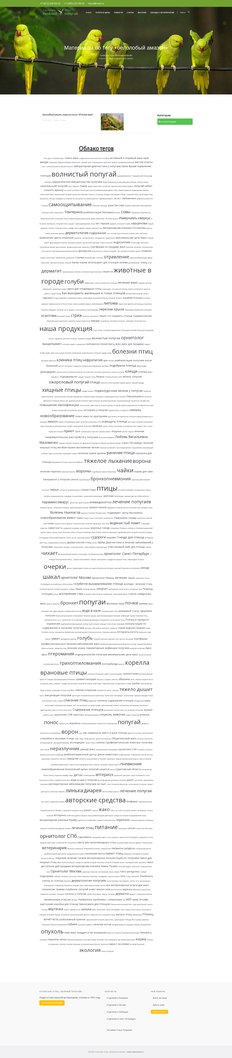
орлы (101, 542)
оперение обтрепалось (141, 212)
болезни (96, 205)
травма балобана (144, 644)
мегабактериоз (66, 447)
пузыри (149, 532)
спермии (68, 496)
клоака (55, 594)
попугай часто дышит (66, 310)
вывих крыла (125, 383)
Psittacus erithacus (127, 528)
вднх (104, 837)
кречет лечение (126, 639)
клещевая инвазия (126, 162)
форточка (86, 321)
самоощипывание (70, 204)
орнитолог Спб (127, 749)
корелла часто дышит (63, 523)
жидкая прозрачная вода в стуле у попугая (133, 759)
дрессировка (45, 710)
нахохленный (107, 705)
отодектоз (124, 410)
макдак (95, 320)
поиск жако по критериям (91, 416)
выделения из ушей (75, 854)
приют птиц (114, 853)
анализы (77, 238)
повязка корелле (109, 632)
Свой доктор (89, 739)
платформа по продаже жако (108, 246)
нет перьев (102, 223)
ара (105, 360)
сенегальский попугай (53, 186)
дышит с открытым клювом (141, 894)
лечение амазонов (102, 372)
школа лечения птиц (131, 507)
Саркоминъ (85, 837)
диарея (93, 790)
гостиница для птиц (110, 611)
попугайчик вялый (47, 247)
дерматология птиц (79, 542)
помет (66, 909)
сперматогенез (50, 620)
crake (76, 739)
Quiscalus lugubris (85, 925)
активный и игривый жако (126, 158)
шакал (51, 576)
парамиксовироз (106, 198)
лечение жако (128, 282)
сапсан (131, 828)
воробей (70, 690)
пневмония (131, 763)
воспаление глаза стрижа (108, 872)
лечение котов (102, 924)
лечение (121, 578)
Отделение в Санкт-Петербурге (121, 1019)
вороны (83, 470)
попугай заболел (100, 639)
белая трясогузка (128, 940)
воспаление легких (87, 447)
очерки (55, 566)
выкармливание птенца (105, 584)
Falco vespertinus (57, 212)
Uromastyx (118, 426)
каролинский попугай (95, 920)
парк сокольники (55, 453)
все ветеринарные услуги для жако (127, 885)
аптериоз (104, 774)
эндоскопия (121, 242)
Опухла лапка (142, 182)
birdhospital (45, 353)
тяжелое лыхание (108, 460)
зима (135, 899)
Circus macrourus (65, 710)
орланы (101, 453)
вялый (116, 705)
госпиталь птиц (61, 219)
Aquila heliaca (113, 410)
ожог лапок (44, 749)
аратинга (143, 862)
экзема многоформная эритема (95, 366)
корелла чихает (75, 321)
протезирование (124, 448)
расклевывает (134, 263)
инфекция (92, 701)
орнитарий (87, 298)
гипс (123, 876)
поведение (136, 755)
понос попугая (107, 951)
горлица (115, 690)
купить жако (48, 715)
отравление (116, 257)
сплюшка (43, 940)
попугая (68, 263)
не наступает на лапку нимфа (89, 705)
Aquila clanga (56, 293)
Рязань (100, 376)
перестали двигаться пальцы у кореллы (135, 304)
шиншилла (143, 837)
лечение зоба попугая (93, 594)
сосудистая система (69, 683)
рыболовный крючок (72, 919)
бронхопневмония (111, 479)
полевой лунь (58, 158)
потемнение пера (95, 554)
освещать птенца (114, 421)
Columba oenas (48, 632)
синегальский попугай (79, 507)
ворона (142, 460)
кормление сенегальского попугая (86, 353)
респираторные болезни (64, 679)
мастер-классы (144, 162)
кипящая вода (114, 940)
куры (147, 700)
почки (131, 603)
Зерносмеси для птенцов (94, 904)
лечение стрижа (107, 765)
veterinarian (58, 547)
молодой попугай (129, 330)
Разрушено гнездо (125, 517)
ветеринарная (46, 743)
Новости (118, 12)
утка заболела (141, 233)
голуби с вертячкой (75, 426)
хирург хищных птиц (86, 377)
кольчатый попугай (63, 353)
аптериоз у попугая (96, 410)
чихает (49, 553)
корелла (137, 662)
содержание (97, 233)
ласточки (54, 792)
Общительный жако (124, 738)
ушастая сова (116, 205)
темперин (130, 321)
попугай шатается (47, 810)
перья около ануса (133, 909)
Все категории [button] (167, 121)
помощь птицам (103, 194)
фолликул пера (115, 603)
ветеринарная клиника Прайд (58, 820)
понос (51, 722)
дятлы (78, 775)
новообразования (53, 518)
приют (69, 431)
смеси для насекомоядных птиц (96, 842)
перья (54, 489)
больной (87, 426)
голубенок (71, 889)
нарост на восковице (113, 674)
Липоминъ (108, 212)
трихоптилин (131, 673)
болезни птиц (132, 351)
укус (80, 733)
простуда (131, 422)
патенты (82, 759)
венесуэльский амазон (80, 915)
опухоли (75, 443)
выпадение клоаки (63, 828)
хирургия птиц (60, 648)
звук (149, 632)
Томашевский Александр (141, 176)
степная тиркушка (48, 310)
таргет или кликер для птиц (81, 765)
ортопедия (49, 705)
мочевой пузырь (114, 443)
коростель (109, 920)
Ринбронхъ (85, 899)
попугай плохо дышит (65, 224)
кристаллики (61, 247)
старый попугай (65, 443)
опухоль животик (112, 714)
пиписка (43, 507)
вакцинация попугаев (58, 695)
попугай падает (124, 866)
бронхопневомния (59, 925)
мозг (70, 186)
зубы (52, 353)
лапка (75, 304)
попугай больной (137, 944)
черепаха (111, 759)
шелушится (99, 238)
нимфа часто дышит (76, 228)
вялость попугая (114, 933)
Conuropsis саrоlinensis (103, 518)
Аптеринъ (60, 815)
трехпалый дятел (120, 594)
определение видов (63, 705)
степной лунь (147, 247)
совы (125, 211)
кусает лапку (108, 426)
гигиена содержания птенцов (115, 700)
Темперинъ (73, 212)
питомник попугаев (140, 854)
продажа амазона (48, 361)
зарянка (127, 889)
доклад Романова (122, 568)
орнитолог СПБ (63, 714)
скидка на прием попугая (86, 862)
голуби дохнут (124, 755)
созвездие (106, 289)
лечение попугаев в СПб (90, 422)
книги (118, 212)
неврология (106, 848)
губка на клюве (47, 648)
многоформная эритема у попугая (112, 780)
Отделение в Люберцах (117, 1012)
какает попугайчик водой (69, 422)
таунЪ (131, 577)
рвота (117, 765)
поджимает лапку (117, 512)
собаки (72, 924)
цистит (61, 366)
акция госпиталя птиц (106, 820)
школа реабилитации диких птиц (103, 190)
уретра (110, 405)
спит (109, 784)
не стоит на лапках (72, 190)
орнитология (61, 372)
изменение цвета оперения (56, 237)
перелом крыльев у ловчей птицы (81, 940)
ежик (148, 628)
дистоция (76, 695)
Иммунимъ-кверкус (135, 218)
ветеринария (54, 847)
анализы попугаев (137, 648)
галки (124, 166)
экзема (123, 262)
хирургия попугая (57, 802)
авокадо (103, 205)
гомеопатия (110, 238)
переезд (147, 391)
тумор (83, 186)
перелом (61, 858)
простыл (78, 714)
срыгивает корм (59, 289)
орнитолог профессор (140, 401)
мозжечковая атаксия (57, 899)
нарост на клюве (119, 944)
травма (60, 889)
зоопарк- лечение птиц (138, 583)
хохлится (63, 490)
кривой (114, 162)
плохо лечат (71, 538)
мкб (120, 377)
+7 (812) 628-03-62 (50, 3)
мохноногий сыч (48, 858)
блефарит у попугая (64, 198)
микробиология (47, 219)
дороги (121, 664)
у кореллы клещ (46, 683)
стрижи (79, 257)
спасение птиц (76, 700)
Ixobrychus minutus (58, 759)
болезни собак (69, 532)
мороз (126, 589)
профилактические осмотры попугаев (129, 742)
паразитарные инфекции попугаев (107, 648)
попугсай (106, 186)
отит (148, 775)
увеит (56, 638)
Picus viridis (97, 330)
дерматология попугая (78, 401)
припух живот (105, 431)
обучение (135, 876)
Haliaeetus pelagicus (123, 848)
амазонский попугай (63, 194)
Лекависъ (146, 932)
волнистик (65, 915)
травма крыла (68, 272)
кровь (50, 507)
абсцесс (74, 900)
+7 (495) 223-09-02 (74, 3)
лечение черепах (50, 471)
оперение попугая (61, 507)
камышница (137, 915)
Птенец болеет (111, 377)
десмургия (84, 250)
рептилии (138, 780)
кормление (108, 594)
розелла (144, 714)
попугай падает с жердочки (73, 344)
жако (104, 809)
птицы (107, 488)
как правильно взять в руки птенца (105, 732)
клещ (144, 262)
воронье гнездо (100, 527)
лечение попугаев (131, 501)
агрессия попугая (56, 431)
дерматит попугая (114, 507)
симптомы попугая (92, 885)
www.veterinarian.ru (135, 1052)
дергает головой (88, 513)
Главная (102, 58)
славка (60, 701)
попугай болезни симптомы (92, 695)
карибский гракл (124, 532)
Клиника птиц (141, 616)
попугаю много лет (60, 401)
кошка (141, 939)
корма (42, 258)
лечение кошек (76, 648)
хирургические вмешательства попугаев (77, 181)
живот (71, 518)
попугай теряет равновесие (125, 405)
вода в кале (91, 610)
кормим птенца (132, 297)
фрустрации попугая (58, 243)
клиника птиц (69, 359)
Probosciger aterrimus (140, 243)
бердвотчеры (147, 695)
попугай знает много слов (94, 889)
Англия (111, 361)
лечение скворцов (93, 523)
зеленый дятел (73, 490)
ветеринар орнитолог (139, 705)
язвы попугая (45, 690)
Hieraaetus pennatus (100, 628)
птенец (142, 371)
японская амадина (106, 437)
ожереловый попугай (69, 382)
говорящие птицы (117, 194)
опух (150, 263)
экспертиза (124, 705)
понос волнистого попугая (106, 283)
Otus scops (147, 426)
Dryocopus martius (47, 780)
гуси (77, 431)
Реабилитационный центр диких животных (86, 219)
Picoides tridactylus (126, 490)
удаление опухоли (89, 872)
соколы (100, 742)
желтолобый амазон (110, 792)
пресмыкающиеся (91, 715)
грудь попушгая (132, 715)
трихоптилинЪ (98, 507)
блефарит (132, 801)
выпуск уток (64, 723)
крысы (69, 568)
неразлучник (65, 748)
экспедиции (77, 742)
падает (147, 344)
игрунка (116, 431)
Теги (111, 58)
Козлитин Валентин (119, 784)
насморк (97, 425)
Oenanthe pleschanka (130, 933)
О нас (89, 12)
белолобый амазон (124, 58)
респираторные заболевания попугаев (72, 784)
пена (132, 679)
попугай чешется (99, 769)
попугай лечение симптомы (89, 683)
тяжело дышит (136, 689)
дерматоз (122, 894)
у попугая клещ (87, 944)
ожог (44, 166)
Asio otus (105, 523)
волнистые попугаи (106, 338)
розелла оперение (96, 674)
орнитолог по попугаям (72, 620)
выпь (42, 695)
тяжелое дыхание (109, 532)
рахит (130, 780)
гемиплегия (60, 258)
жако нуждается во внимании (88, 932)
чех (108, 233)
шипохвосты (97, 251)
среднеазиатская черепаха (78, 247)
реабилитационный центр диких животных (91, 754)
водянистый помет (125, 523)
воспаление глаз (71, 594)
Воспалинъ (136, 512)
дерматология (76, 232)
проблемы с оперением (107, 899)
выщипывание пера (137, 815)
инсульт (67, 547)
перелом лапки (57, 939)
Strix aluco (45, 802)
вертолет (136, 866)
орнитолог (132, 337)
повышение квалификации (59, 405)
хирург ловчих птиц (94, 228)
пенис (94, 543)
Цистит (138, 251)
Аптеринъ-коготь (127, 631)
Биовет (119, 298)
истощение (44, 538)
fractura (141, 559)
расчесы (88, 628)
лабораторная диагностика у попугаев (97, 166)
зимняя (57, 683)
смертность (55, 527)
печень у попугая (75, 893)
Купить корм (158, 1005)
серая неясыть (47, 397)
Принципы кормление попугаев (138, 310)
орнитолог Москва (76, 577)
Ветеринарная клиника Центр (65, 251)
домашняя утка (57, 496)
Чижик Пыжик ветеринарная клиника (133, 190)
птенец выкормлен (89, 723)
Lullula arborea (143, 496)
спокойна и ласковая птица (57, 738)
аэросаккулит (90, 547)
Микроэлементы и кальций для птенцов (119, 182)
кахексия (96, 298)
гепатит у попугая (82, 272)
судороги (98, 537)
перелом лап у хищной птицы (102, 915)
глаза (79, 517)
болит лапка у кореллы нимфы (55, 775)
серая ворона (126, 627)
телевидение (89, 775)
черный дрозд (130, 496)
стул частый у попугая (126, 251)
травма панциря (86, 679)
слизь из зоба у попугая (120, 810)
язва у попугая (106, 243)
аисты (112, 769)
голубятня (80, 584)
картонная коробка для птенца (59, 904)
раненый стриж (63, 316)
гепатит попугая (66, 944)
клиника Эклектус (68, 472)
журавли (58, 338)
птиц (128, 876)
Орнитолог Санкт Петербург (108, 909)
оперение (115, 528)
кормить (48, 182)
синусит (102, 589)
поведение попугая (81, 616)
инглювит (69, 366)
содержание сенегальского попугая (94, 158)
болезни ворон (68, 862)
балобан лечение (133, 247)
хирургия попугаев (71, 528)
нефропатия (93, 360)
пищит (93, 559)
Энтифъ (143, 899)
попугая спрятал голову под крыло (54, 589)
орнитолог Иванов (103, 739)
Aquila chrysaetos (94, 894)
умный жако (87, 749)
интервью (142, 810)
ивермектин (146, 925)
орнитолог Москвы (80, 194)
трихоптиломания (80, 663)
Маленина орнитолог (142, 889)
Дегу (94, 909)
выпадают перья (70, 453)
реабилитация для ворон (102, 815)
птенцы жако (147, 843)
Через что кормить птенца (115, 315)
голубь (85, 638)
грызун (93, 616)
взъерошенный (123, 401)
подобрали (96, 472)
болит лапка (68, 304)
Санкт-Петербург (132, 442)
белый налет (101, 513)
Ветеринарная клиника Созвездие (72, 554)
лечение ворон (111, 219)
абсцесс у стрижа (104, 679)
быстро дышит (135, 843)
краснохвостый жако (91, 243)
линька (74, 790)
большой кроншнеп (64, 616)
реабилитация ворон (60, 765)
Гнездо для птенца (130, 537)
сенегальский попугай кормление (68, 397)
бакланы (67, 881)
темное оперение (86, 690)
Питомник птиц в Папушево (119, 1030)
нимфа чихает (88, 391)
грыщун (103, 624)
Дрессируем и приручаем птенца (67, 611)
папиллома (119, 496)
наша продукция (65, 328)
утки (140, 589)
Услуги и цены (103, 12)
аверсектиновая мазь (93, 496)
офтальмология (145, 802)
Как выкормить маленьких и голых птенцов (93, 293)
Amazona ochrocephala (109, 383)
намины (137, 695)
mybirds (61, 792)
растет (51, 338)
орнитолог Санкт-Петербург (127, 553)
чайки (125, 470)
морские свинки (58, 233)
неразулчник (101, 547)
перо (71, 775)
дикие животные (95, 186)
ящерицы (53, 162)
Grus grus (48, 158)
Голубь (128, 224)
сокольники (128, 695)
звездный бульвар (61, 743)
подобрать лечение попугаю (112, 321)
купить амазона (53, 604)
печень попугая (132, 376)
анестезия (50, 258)
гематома (107, 162)
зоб (74, 705)
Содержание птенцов (88, 710)
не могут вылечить (145, 739)
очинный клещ (132, 194)
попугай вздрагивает (112, 330)
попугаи (92, 601)
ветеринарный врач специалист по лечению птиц (103, 620)
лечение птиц (82, 827)
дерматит (51, 271)
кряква (143, 603)
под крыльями (122, 843)
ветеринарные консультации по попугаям (113, 858)
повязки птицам (84, 338)
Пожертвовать (159, 1012)
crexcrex (99, 258)
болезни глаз (140, 321)
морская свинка (83, 538)
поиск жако (72, 158)
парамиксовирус (55, 502)
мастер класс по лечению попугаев (128, 710)
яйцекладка (141, 366)
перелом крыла (111, 309)
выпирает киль (132, 862)
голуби (74, 281)
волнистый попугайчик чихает (70, 410)
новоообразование (53, 769)
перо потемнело (138, 775)
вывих (140, 426)
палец (54, 532)
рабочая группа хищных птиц (79, 815)
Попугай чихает (118, 862)
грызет (48, 639)
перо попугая (94, 401)
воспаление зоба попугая (62, 584)
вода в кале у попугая (84, 780)
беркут (57, 915)
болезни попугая (108, 298)
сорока (95, 810)
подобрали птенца (122, 365)
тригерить (51, 224)
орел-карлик (119, 920)
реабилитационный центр (55, 854)
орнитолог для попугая (79, 503)
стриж (76, 315)
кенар (145, 568)
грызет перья (127, 431)
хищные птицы (61, 389)
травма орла (86, 162)
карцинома (139, 223)
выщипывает (52, 344)
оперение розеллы (92, 848)
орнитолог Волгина (144, 828)
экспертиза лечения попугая (123, 233)
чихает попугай (109, 251)
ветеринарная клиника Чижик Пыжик (94, 866)
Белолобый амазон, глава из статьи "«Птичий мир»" (68, 115)
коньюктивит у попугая (96, 759)
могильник (108, 710)
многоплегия (116, 889)
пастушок (60, 894)
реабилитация (92, 212)
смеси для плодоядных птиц (84, 288)
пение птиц (88, 518)
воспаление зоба (49, 701)
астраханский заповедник (107, 749)
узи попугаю (85, 528)
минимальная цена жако (123, 654)
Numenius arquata (71, 885)
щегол (54, 710)
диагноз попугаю (135, 733)
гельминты (59, 632)
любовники (129, 198)
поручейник (137, 448)
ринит (87, 810)
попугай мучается (143, 848)
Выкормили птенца (60, 462)
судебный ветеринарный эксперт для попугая (80, 624)
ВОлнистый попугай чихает (137, 293)
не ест (117, 198)
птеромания (61, 654)
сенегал (96, 765)
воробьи (74, 723)
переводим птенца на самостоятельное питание (93, 568)
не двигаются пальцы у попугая (93, 443)
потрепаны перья (74, 298)
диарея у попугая (117, 224)
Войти (182, 12)
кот (129, 899)
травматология (142, 315)
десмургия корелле (69, 639)
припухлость (75, 909)
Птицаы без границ (133, 920)
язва (67, 932)
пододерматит (69, 376)
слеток (74, 479)
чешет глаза (90, 743)
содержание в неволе (57, 543)
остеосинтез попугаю (137, 784)
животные (51, 843)
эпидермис (102, 876)
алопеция (122, 828)
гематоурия (132, 559)
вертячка (55, 909)
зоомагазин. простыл (90, 431)
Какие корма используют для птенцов (95, 262)
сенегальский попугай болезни (60, 166)
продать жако (147, 507)
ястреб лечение (138, 532)
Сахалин (140, 627)
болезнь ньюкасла (75, 848)
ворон (69, 731)
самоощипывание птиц (85, 224)
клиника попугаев (89, 876)
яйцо (59, 862)
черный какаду (137, 383)
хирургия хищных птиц (117, 559)
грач (82, 885)
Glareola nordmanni (108, 448)
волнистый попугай (84, 174)
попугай (129, 722)
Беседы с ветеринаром (162, 12)
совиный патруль (74, 243)
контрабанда (110, 663)
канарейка (96, 837)
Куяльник (143, 632)
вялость (92, 194)
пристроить (102, 559)
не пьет (101, 784)
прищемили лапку (115, 589)
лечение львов (87, 453)
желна (103, 885)
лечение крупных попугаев (141, 820)
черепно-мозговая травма (122, 186)
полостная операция (115, 624)
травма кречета (55, 304)
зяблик (148, 547)
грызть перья (113, 876)
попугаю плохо (61, 228)
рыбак (136, 683)
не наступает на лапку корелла (85, 198)
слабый (143, 872)
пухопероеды (92, 310)
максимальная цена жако (131, 237)
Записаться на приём (52, 1003)
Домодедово (48, 371)
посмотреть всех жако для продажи (122, 344)
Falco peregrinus (130, 871)
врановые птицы (63, 672)
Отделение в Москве (116, 1005)
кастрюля (134, 589)
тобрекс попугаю (61, 876)
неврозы (114, 628)
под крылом (97, 162)
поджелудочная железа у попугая (118, 391)
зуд (124, 900)
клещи (131, 371)
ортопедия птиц (146, 194)
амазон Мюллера (109, 472)
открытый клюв (108, 683)
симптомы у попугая (98, 405)
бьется (97, 944)
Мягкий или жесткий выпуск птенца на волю (83, 632)
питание (106, 827)
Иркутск (76, 186)
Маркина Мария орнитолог (69, 162)
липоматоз (92, 344)
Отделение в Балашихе (117, 998)
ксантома (49, 315)
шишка (86, 909)
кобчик (51, 228)
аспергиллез (120, 683)
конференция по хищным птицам (126, 925)
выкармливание (124, 176)
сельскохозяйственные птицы (88, 532)
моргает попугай (47, 828)
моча (151, 679)
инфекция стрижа (128, 616)
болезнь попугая (104, 862)
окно (123, 909)
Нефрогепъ (89, 283)
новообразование (57, 415)
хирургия (72, 758)
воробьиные (84, 480)
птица (95, 382)
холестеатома (112, 881)
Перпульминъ (135, 396)
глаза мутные (80, 310)
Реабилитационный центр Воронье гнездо (118, 644)
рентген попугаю (70, 338)
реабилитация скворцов (93, 397)
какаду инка (139, 701)
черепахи (123, 820)
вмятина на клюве (48, 894)
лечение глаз (102, 940)
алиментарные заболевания (91, 304)
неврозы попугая (121, 815)
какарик (141, 283)
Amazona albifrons (75, 462)
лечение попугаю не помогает (81, 372)
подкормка (46, 876)
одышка (47, 297)
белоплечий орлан (76, 769)
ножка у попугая (117, 372)
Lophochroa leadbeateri (87, 820)
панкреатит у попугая (56, 479)
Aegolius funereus (62, 780)
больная (76, 944)
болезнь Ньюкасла (65, 512)
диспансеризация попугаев (108, 616)
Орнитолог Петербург (114, 695)
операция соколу (59, 690)
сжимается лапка (104, 690)
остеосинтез (46, 251)
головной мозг (88, 238)
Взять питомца (160, 998)
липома (110, 303)
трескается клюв (57, 263)
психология (84, 405)
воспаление (135, 568)
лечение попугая (136, 790)
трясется (104, 944)
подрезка (77, 366)
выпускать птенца (47, 198)
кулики (148, 709)
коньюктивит (77, 496)
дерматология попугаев (88, 880)
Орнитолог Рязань (103, 577)
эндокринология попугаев (91, 654)
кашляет (111, 537)
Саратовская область (128, 769)
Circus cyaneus (113, 837)
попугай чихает (77, 547)
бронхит (69, 603)
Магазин (142, 12)
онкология (48, 889)
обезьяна (124, 679)
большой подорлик (145, 330)
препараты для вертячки (55, 426)
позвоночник (78, 523)
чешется (108, 271)
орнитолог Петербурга (128, 837)
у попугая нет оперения (66, 843)
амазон (53, 421)
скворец (135, 410)
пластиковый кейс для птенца (126, 546)
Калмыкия (127, 854)
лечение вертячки (108, 401)
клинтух (114, 679)
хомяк (128, 683)
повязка (146, 250)
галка (60, 532)
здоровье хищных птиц (73, 810)
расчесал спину (75, 876)
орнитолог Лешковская (107, 723)
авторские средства (95, 800)
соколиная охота (94, 853)
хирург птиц (106, 353)
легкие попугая (141, 679)
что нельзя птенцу (119, 289)
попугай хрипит (89, 589)
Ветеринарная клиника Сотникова (124, 227)
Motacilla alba (90, 258)
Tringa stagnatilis (60, 298)
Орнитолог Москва (65, 871)
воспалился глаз (130, 426)
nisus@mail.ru (96, 3)
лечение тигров (76, 858)
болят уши (84, 190)
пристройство (146, 683)
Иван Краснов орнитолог (57, 321)
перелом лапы (96, 272)
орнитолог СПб (58, 836)
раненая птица (121, 452)
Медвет (59, 810)
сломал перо (88, 489)
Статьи (130, 12)
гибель (72, 589)
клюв (50, 523)
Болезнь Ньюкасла (91, 316)
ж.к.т (59, 620)
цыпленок (70, 258)
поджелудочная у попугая (115, 397)
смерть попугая (108, 894)
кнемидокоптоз (100, 502)
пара (81, 739)
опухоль (52, 931)
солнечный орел (47, 194)
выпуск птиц (124, 914)
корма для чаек (143, 471)
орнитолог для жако (122, 775)
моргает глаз (113, 639)
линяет (134, 810)
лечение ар (147, 769)
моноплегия (148, 733)
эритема (108, 495)
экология (90, 950)
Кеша (79, 588)
